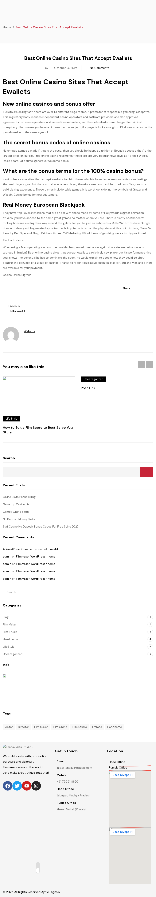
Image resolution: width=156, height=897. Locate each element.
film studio (79, 727)
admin (7, 556)
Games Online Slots (16, 512)
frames (97, 727)
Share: (127, 288)
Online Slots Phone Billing (19, 497)
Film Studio (10, 632)
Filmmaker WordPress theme (35, 556)
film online (60, 727)
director (23, 727)
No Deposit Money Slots (19, 519)
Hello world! (50, 549)
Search (9, 458)
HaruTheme (10, 639)
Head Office (117, 762)
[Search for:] (78, 592)
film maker (41, 727)
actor (9, 727)
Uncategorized (93, 379)
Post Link (88, 388)
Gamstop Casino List (17, 504)
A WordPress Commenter (20, 549)
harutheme (114, 727)
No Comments (99, 68)
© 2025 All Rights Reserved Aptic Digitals (31, 892)
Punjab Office (118, 767)
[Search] (147, 592)
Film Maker (9, 624)
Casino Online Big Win (17, 275)
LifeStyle (11, 419)
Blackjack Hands (13, 240)
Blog (6, 617)
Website (29, 331)
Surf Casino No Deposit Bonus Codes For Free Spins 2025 (41, 526)
